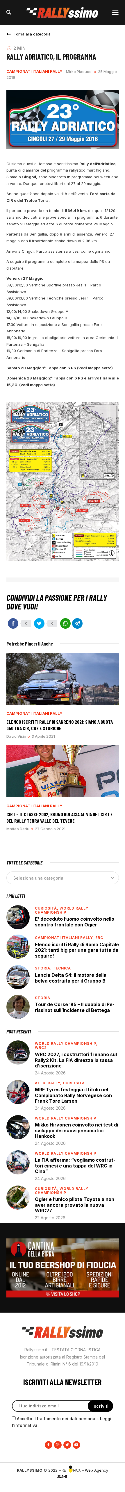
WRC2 (41, 1047)
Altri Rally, (49, 1083)
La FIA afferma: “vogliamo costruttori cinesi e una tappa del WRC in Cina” (75, 1165)
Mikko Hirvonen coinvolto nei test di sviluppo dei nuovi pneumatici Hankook (76, 1130)
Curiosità (74, 1083)
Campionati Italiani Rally (34, 71)
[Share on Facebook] (13, 623)
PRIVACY (62, 1486)
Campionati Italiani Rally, (65, 937)
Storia (42, 998)
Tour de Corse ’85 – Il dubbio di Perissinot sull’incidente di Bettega (75, 1007)
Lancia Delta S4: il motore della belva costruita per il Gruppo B (70, 978)
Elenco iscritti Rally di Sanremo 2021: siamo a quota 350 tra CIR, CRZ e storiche (59, 725)
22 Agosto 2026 (50, 1217)
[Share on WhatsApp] (65, 623)
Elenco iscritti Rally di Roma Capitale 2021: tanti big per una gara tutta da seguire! (77, 950)
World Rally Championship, (66, 1043)
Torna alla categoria (32, 34)
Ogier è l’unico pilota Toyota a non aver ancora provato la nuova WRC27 (74, 1204)
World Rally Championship (61, 910)
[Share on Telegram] (77, 623)
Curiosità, (47, 908)
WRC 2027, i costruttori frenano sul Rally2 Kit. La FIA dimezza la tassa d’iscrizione (76, 1060)
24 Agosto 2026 (50, 1072)
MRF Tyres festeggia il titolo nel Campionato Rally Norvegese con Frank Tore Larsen (73, 1095)
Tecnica (62, 968)
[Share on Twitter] (39, 623)
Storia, (44, 968)
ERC (99, 937)
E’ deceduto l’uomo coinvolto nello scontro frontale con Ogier (74, 922)
